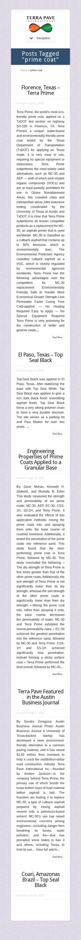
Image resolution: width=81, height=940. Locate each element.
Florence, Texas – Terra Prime (40, 90)
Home (23, 70)
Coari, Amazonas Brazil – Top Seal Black (40, 879)
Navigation (43, 38)
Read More (57, 337)
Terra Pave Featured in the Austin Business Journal (41, 697)
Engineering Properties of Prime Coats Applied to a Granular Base (40, 459)
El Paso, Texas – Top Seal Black (40, 357)
